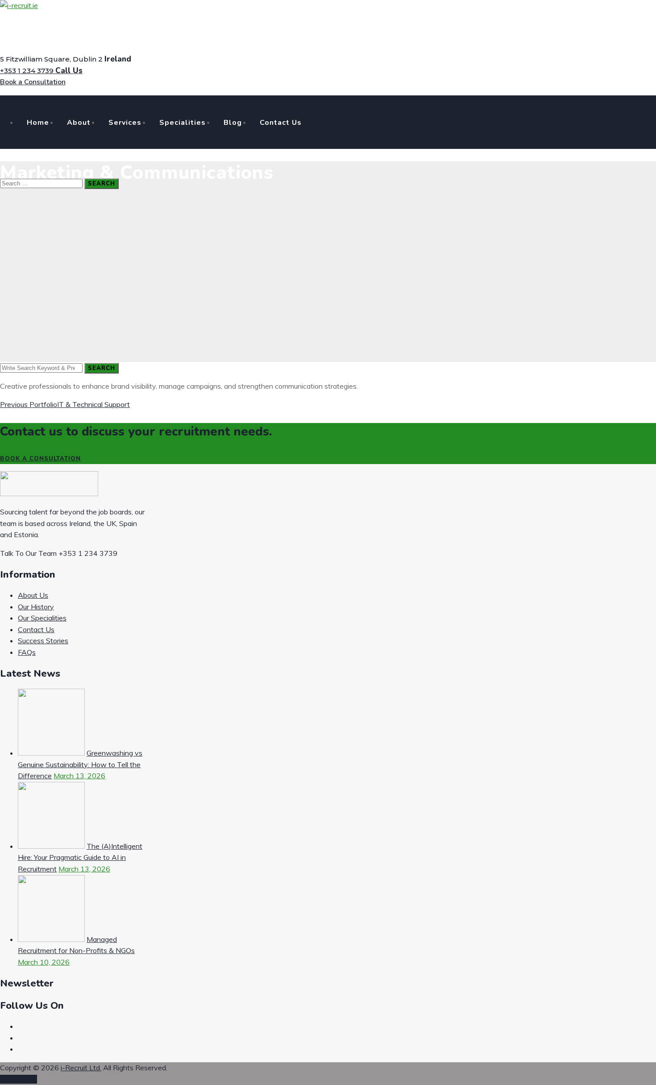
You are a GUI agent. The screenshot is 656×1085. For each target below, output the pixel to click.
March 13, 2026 (79, 775)
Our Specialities (42, 617)
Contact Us (281, 122)
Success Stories (43, 640)
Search (101, 184)
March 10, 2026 (44, 962)
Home (38, 122)
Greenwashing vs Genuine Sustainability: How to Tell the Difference (80, 764)
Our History (36, 606)
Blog (233, 122)
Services (124, 122)
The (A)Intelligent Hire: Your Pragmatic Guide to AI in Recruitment (80, 857)
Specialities (182, 122)
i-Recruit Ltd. (81, 1067)
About (79, 122)
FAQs (27, 652)
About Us (33, 595)
